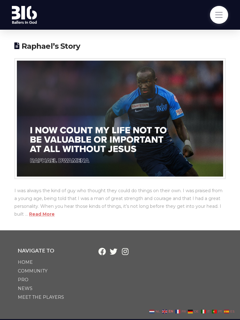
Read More (42, 214)
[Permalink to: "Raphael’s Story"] (120, 119)
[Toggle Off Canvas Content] (219, 15)
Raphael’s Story (51, 46)
